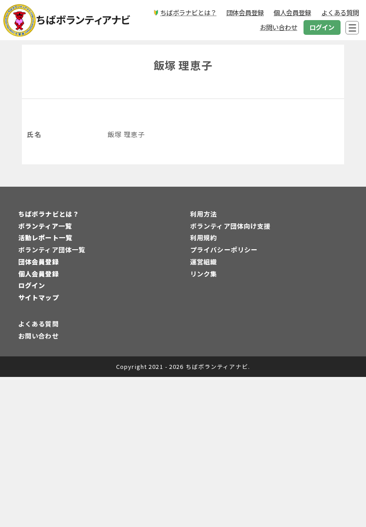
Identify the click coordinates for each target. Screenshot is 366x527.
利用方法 (203, 213)
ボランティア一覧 (45, 225)
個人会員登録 (38, 273)
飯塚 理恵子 (183, 65)
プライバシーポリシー (224, 249)
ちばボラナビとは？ (48, 213)
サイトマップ (38, 297)
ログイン (31, 285)
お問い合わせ (38, 335)
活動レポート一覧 (45, 237)
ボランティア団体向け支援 (230, 225)
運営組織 (203, 261)
